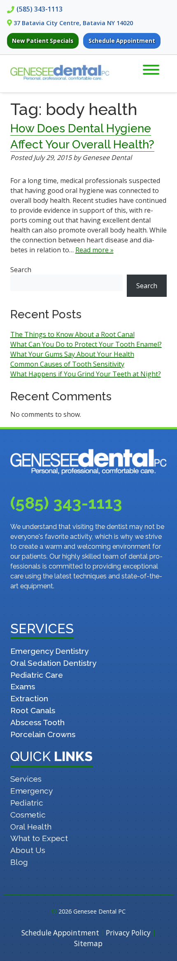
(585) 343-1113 (39, 9)
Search (20, 269)
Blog (19, 862)
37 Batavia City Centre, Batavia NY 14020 (73, 23)
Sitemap (88, 943)
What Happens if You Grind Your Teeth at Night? (85, 373)
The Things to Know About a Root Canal (72, 334)
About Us (27, 850)
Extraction (29, 698)
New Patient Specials (42, 41)
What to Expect (39, 838)
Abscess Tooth (37, 722)
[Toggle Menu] (151, 70)
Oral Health (30, 826)
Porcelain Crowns (42, 734)
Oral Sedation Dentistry (53, 662)
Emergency (31, 790)
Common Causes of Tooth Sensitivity (67, 364)
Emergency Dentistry (49, 651)
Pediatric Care (36, 674)
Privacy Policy (128, 933)
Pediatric (26, 802)
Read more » (94, 249)
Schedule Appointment (121, 41)
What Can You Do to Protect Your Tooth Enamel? (86, 344)
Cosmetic (28, 814)
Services (26, 778)
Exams (22, 686)
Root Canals (32, 710)
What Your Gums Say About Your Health (72, 354)
